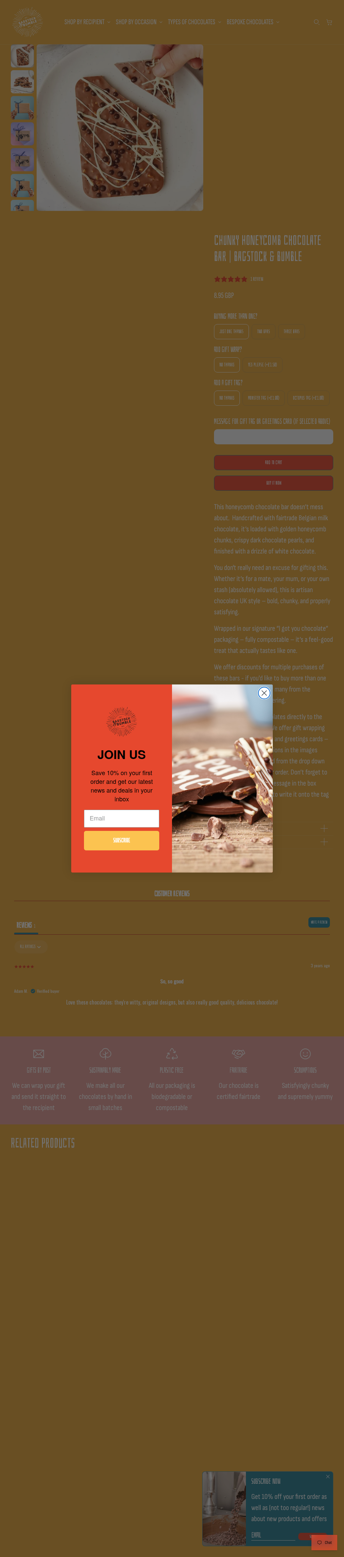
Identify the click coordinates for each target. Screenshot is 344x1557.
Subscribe (121, 840)
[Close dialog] (264, 693)
